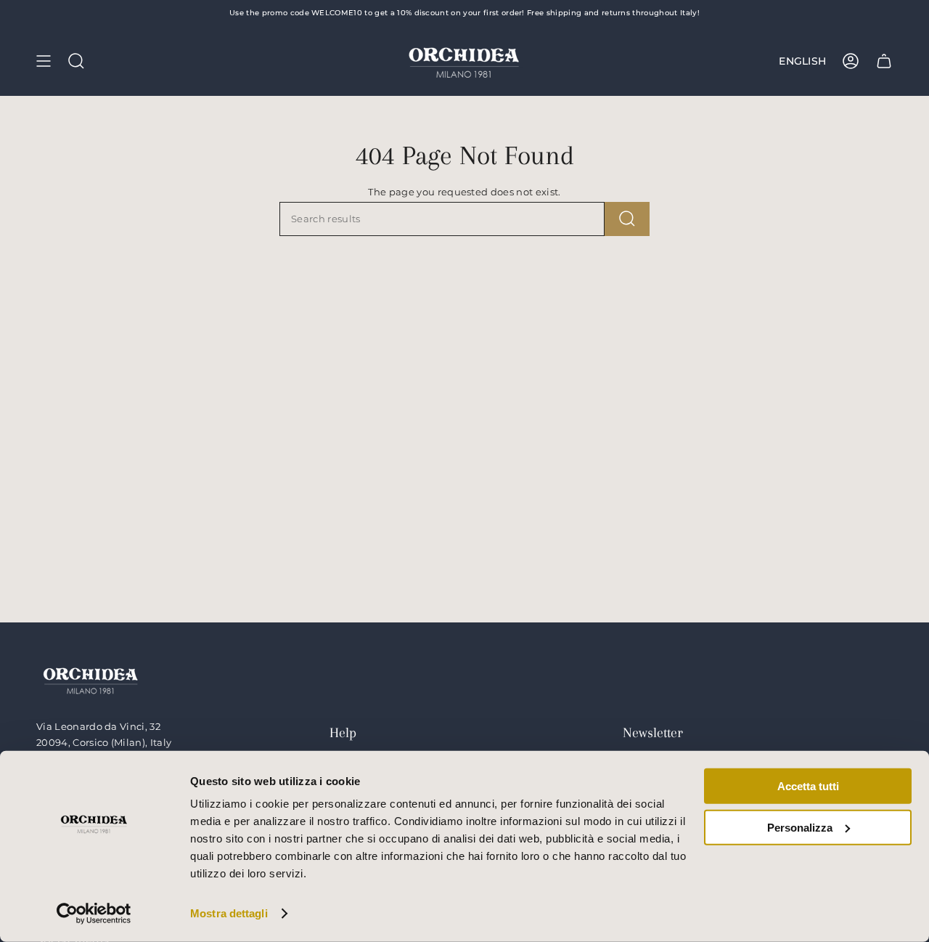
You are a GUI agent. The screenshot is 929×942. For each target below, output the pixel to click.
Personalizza (799, 827)
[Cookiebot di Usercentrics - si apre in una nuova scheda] (93, 914)
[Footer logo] (90, 679)
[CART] (884, 61)
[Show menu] (43, 61)
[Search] (627, 219)
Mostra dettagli (229, 913)
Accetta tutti (808, 786)
